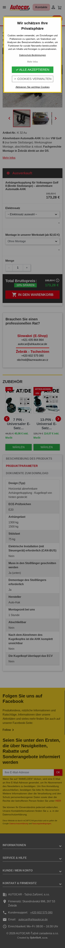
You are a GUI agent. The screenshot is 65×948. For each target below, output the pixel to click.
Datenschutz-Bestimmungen (32, 55)
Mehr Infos (32, 61)
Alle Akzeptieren (32, 69)
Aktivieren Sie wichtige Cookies (33, 87)
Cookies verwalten (32, 79)
